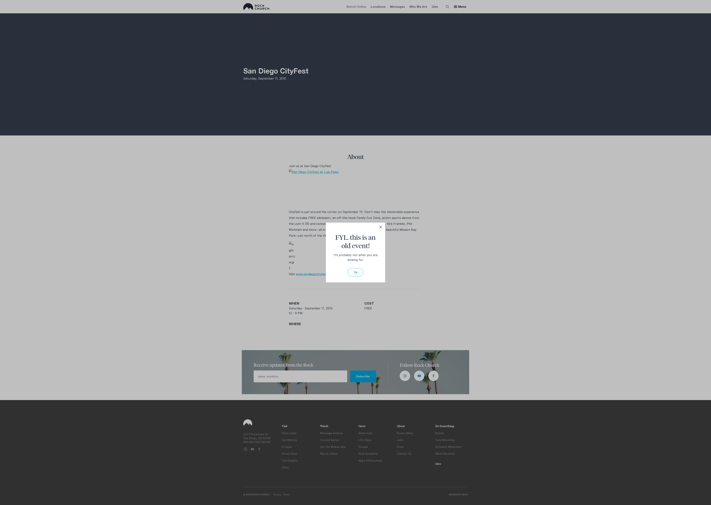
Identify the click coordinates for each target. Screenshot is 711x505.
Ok (355, 272)
